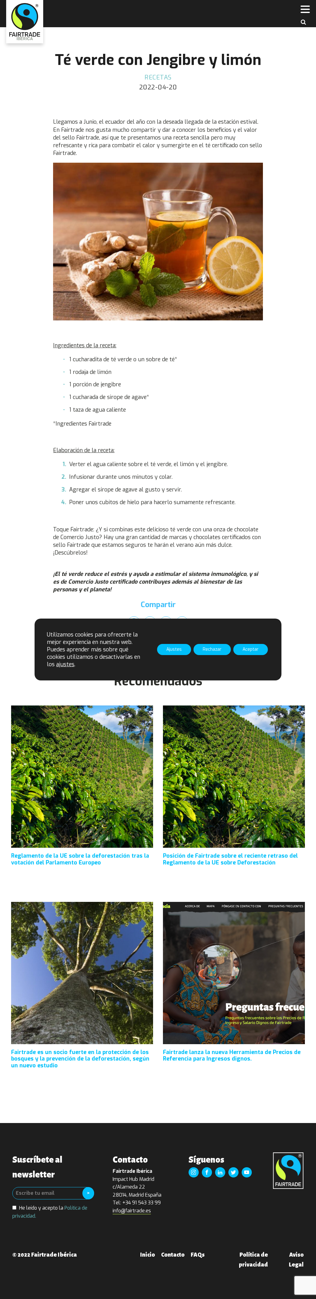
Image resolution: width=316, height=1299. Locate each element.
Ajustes (174, 649)
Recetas (158, 77)
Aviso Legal (296, 1260)
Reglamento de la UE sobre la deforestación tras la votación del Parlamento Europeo (80, 859)
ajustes (65, 664)
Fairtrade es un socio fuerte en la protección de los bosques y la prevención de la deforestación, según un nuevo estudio (80, 1059)
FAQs (198, 1255)
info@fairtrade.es (132, 1210)
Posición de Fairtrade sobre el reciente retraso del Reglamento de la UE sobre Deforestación (230, 859)
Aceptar (251, 649)
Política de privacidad (253, 1260)
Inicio (147, 1255)
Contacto (173, 1255)
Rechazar (212, 649)
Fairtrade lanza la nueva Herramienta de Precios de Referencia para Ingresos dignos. (232, 1055)
